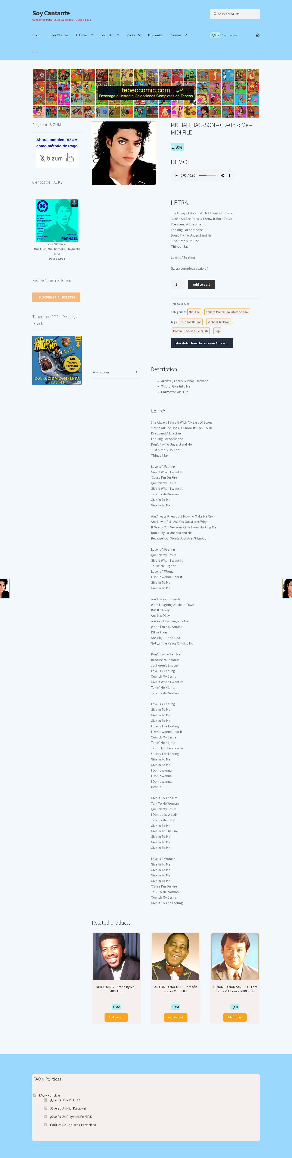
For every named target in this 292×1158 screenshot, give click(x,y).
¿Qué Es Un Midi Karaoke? (68, 1108)
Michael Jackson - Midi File (190, 331)
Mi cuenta (155, 35)
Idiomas (175, 35)
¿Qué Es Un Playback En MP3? (71, 1116)
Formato (107, 35)
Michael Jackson (219, 322)
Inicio (36, 35)
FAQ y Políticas (49, 1095)
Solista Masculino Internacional (227, 312)
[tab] (116, 372)
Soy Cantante (51, 13)
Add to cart (201, 284)
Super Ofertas (58, 35)
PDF (35, 52)
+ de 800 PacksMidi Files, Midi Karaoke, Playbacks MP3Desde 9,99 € (57, 251)
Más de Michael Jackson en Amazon (201, 343)
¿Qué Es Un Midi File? (65, 1100)
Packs (131, 35)
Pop (217, 331)
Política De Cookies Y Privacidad (73, 1125)
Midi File (194, 312)
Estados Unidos (190, 322)
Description (100, 372)
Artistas (81, 35)
